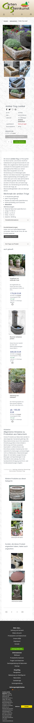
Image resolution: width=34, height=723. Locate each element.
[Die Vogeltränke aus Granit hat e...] (17, 276)
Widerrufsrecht (17, 633)
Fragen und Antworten (17, 660)
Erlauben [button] (27, 706)
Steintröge (14, 469)
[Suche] (12, 15)
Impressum (17, 641)
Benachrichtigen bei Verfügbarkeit (16, 136)
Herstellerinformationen (11, 220)
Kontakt (17, 644)
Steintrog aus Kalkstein (14, 396)
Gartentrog (20, 469)
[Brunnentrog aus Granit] (17, 500)
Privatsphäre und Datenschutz (17, 636)
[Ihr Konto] (3, 15)
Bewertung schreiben (11, 236)
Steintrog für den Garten (17, 537)
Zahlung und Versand (17, 630)
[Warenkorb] (30, 15)
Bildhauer (17, 655)
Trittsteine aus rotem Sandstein (17, 583)
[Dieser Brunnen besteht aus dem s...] (17, 334)
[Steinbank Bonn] (17, 568)
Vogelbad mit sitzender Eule (14, 279)
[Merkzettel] (21, 15)
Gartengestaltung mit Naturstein (17, 663)
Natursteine (17, 678)
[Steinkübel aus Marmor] (17, 518)
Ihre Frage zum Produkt (11, 244)
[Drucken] (15, 110)
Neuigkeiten (17, 672)
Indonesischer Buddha (17, 601)
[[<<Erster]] (6, 613)
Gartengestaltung (17, 683)
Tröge (23, 471)
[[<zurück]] (11, 613)
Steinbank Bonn (17, 570)
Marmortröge (27, 469)
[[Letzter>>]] (22, 613)
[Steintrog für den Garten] (17, 535)
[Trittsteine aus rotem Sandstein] (17, 582)
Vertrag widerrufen (17, 648)
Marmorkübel (12, 471)
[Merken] (12, 110)
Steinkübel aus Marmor (17, 519)
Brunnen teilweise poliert (16, 338)
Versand (14, 133)
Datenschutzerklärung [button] (8, 720)
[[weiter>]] (17, 613)
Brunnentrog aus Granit (17, 502)
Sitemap (17, 666)
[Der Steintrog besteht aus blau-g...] (17, 393)
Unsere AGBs (17, 638)
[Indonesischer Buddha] (17, 599)
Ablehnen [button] (17, 706)
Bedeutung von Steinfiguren (17, 675)
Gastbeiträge (17, 680)
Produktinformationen (17, 658)
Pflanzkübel (19, 471)
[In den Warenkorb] (12, 304)
